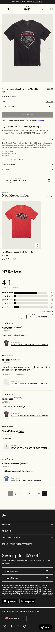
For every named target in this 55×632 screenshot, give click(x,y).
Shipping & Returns (8, 164)
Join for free (44, 130)
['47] (27, 9)
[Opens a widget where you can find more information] (45, 627)
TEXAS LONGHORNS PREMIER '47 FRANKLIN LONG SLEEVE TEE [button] (30, 383)
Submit (47, 571)
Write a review (47, 311)
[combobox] (27, 106)
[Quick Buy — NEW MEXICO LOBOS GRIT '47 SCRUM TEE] (37, 245)
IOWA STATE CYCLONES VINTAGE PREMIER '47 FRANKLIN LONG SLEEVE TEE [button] (30, 448)
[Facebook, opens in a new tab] (11, 626)
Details (4, 139)
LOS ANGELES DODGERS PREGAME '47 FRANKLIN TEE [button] (28, 480)
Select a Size (27, 115)
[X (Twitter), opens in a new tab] (4, 626)
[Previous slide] (5, 48)
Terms (44, 594)
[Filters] (30, 316)
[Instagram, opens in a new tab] (24, 626)
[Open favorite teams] (47, 9)
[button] (6, 96)
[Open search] (8, 9)
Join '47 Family (38, 2)
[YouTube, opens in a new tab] (17, 626)
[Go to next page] (44, 493)
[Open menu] (3, 9)
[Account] (42, 9)
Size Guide (49, 102)
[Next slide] (50, 48)
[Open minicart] (51, 9)
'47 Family (5, 169)
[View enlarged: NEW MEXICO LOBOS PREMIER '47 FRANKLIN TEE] (27, 48)
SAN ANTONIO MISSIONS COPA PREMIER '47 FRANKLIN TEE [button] (30, 416)
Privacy (50, 594)
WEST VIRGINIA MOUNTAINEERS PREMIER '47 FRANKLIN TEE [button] (29, 345)
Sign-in (35, 130)
